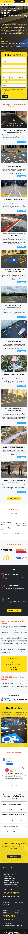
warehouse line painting (14, 27)
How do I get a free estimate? (8, 843)
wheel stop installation (22, 30)
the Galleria (19, 512)
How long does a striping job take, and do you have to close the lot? (13, 827)
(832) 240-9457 (17, 533)
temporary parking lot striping (10, 28)
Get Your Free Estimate (14, 610)
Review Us (9, 763)
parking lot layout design (18, 25)
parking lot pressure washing (11, 30)
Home (2, 8)
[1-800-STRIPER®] (8, 4)
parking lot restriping (8, 25)
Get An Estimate (19, 1)
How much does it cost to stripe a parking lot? (12, 821)
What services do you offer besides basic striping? (12, 832)
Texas (9, 8)
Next (25, 781)
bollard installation (13, 32)
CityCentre (14, 512)
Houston (12, 8)
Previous (2, 781)
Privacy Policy (19, 93)
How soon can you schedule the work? (10, 837)
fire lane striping (4, 32)
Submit (5, 96)
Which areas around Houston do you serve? (11, 815)
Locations (5, 8)
